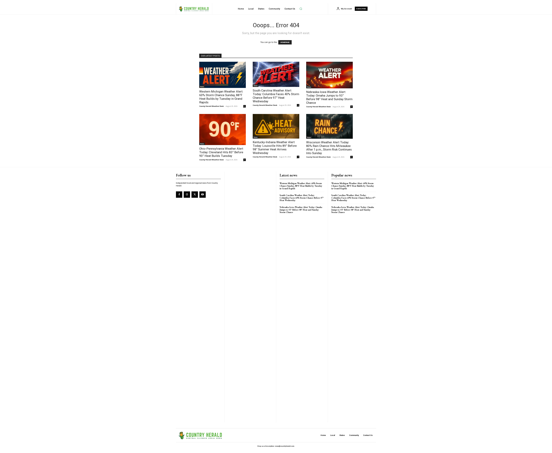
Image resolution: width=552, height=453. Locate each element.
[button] (301, 9)
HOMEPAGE (285, 42)
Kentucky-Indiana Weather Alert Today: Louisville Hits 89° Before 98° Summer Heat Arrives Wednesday (275, 147)
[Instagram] (187, 194)
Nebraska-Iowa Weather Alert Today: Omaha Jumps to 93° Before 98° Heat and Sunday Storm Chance (329, 97)
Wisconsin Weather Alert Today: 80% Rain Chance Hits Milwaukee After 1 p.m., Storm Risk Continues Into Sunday (329, 148)
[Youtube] (202, 194)
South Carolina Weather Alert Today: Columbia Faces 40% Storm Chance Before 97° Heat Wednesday (276, 96)
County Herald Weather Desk (211, 106)
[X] (194, 194)
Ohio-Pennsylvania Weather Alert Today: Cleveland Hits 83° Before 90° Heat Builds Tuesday (221, 152)
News (202, 87)
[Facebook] (179, 194)
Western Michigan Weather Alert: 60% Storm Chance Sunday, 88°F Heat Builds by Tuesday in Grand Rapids (221, 97)
